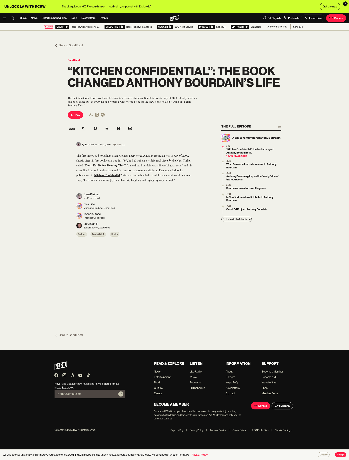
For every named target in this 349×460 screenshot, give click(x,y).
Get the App (330, 6)
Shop (265, 387)
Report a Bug (177, 430)
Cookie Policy (237, 430)
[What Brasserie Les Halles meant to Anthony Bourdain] (223, 162)
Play (77, 115)
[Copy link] (83, 129)
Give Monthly (282, 405)
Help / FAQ (232, 382)
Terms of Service (216, 430)
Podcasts (293, 18)
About (229, 371)
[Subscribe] (120, 394)
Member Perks (270, 393)
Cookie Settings (283, 430)
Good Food (74, 60)
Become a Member (272, 371)
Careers (230, 377)
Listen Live (315, 18)
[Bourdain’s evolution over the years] (223, 186)
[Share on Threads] (107, 129)
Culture (81, 234)
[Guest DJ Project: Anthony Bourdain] (223, 207)
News (34, 18)
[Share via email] (130, 129)
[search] (13, 18)
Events (104, 18)
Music (23, 18)
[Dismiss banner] (345, 3)
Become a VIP (269, 377)
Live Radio (196, 371)
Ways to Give (269, 382)
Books (114, 234)
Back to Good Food (71, 45)
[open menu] (5, 18)
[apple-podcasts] (97, 116)
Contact (230, 393)
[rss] (91, 116)
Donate (338, 18)
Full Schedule (197, 387)
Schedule (298, 26)
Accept (340, 454)
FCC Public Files (258, 430)
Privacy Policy (194, 430)
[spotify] (103, 116)
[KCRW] (61, 368)
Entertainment (162, 377)
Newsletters (88, 18)
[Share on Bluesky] (118, 129)
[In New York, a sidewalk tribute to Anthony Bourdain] (223, 195)
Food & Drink (98, 234)
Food (74, 18)
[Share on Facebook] (95, 129)
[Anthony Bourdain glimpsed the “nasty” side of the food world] (223, 174)
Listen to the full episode (238, 219)
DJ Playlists (274, 18)
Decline (324, 454)
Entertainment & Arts (54, 18)
